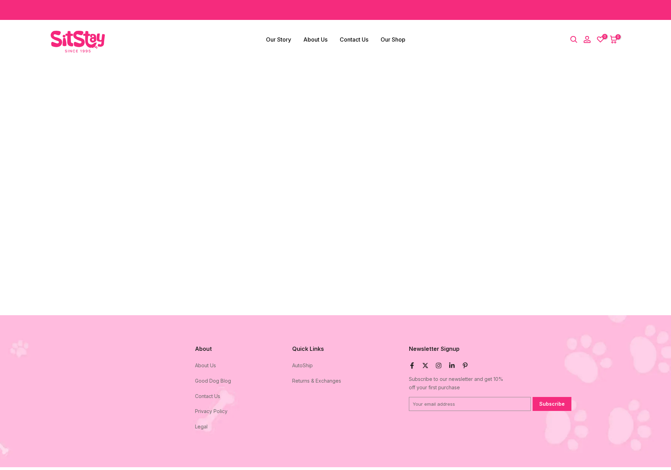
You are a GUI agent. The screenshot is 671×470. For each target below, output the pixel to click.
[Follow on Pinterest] (465, 365)
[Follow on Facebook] (412, 365)
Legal (201, 426)
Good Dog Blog (213, 380)
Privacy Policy (211, 411)
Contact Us (354, 39)
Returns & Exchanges (316, 380)
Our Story (278, 39)
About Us (315, 39)
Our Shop (393, 39)
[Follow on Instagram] (438, 365)
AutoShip (302, 365)
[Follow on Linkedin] (452, 365)
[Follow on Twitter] (425, 365)
